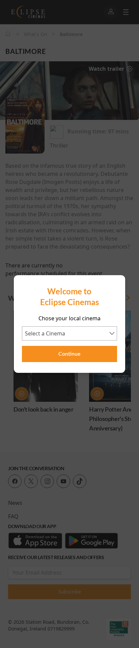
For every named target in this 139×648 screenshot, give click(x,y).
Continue (69, 354)
